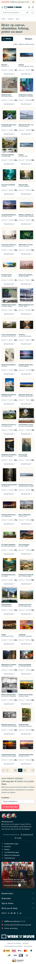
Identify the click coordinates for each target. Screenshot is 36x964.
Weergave (28, 39)
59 (15, 770)
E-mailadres (5, 797)
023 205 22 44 (28, 835)
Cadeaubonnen (9, 858)
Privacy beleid (28, 946)
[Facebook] (15, 913)
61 (25, 770)
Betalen (7, 849)
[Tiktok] (21, 913)
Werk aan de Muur (9, 908)
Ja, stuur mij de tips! (10, 807)
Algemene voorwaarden (14, 943)
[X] (18, 913)
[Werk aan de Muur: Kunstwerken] (33, 893)
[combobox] (13, 12)
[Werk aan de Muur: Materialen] (33, 898)
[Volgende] (33, 770)
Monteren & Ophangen (12, 855)
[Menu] (2, 7)
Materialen (6, 898)
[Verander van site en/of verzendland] (33, 2)
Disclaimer (26, 943)
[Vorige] (3, 770)
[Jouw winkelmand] (33, 7)
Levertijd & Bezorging (11, 852)
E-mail (19, 838)
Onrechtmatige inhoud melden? (13, 946)
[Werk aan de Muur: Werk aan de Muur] (33, 908)
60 (20, 770)
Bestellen (7, 847)
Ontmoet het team (10, 885)
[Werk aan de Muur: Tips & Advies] (33, 903)
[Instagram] (8, 913)
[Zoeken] (32, 12)
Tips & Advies (7, 903)
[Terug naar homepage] (13, 7)
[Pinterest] (12, 913)
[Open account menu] (29, 7)
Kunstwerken (7, 893)
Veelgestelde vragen (11, 844)
